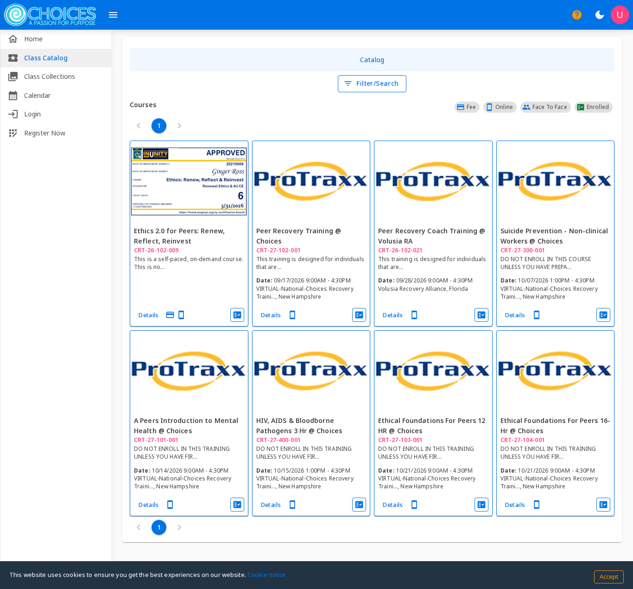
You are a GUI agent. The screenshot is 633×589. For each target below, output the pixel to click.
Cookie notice (266, 574)
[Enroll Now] (237, 315)
